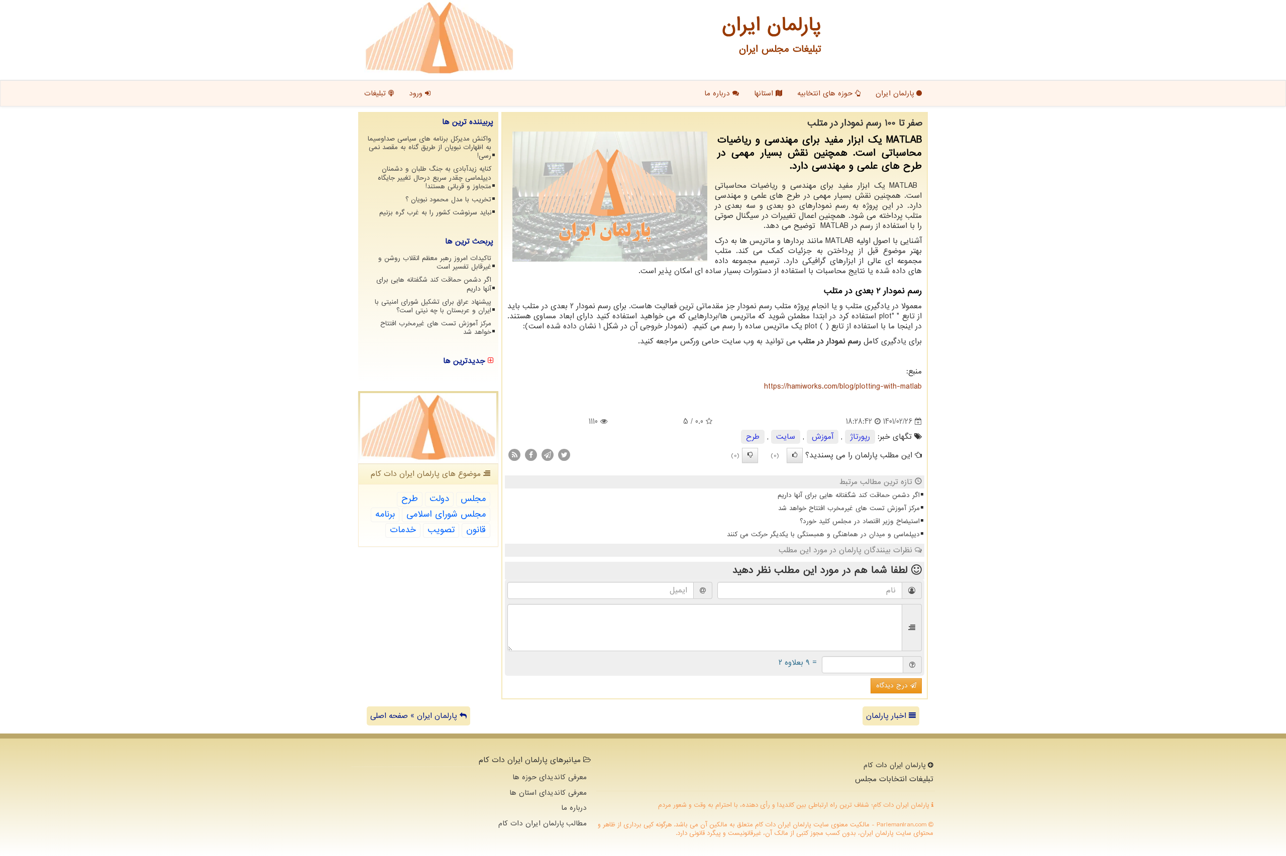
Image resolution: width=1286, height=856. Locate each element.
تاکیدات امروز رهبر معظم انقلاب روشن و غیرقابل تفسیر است (434, 263)
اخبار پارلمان (887, 716)
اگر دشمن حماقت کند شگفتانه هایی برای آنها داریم (849, 495)
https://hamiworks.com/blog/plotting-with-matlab (843, 387)
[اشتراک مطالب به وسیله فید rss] (514, 455)
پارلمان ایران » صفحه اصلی (415, 716)
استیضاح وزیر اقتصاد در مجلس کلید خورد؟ (860, 521)
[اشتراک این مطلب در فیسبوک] (531, 455)
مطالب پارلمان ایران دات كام (542, 823)
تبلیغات (376, 93)
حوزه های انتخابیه (826, 93)
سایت (785, 437)
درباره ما (718, 93)
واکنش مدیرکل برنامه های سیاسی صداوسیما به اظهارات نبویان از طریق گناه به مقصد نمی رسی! (429, 147)
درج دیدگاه (893, 685)
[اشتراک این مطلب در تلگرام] (548, 455)
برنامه (385, 514)
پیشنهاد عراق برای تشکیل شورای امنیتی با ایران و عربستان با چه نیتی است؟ (433, 306)
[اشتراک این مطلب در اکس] (564, 455)
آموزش (822, 437)
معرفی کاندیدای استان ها (548, 792)
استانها (765, 93)
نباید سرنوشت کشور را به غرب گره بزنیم (435, 212)
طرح (753, 437)
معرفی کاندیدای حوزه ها (549, 777)
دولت (439, 499)
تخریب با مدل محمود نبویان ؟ (448, 199)
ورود (417, 93)
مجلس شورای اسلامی (446, 514)
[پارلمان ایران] (439, 37)
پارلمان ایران (896, 93)
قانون (476, 530)
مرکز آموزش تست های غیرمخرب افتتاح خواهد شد (849, 508)
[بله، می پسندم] (795, 455)
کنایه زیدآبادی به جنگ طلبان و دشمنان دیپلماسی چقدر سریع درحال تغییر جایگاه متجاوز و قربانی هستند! (434, 177)
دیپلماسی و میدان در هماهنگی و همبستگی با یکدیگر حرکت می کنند (823, 534)
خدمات (403, 530)
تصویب (441, 530)
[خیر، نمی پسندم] (750, 455)
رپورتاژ (860, 437)
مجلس (473, 499)
